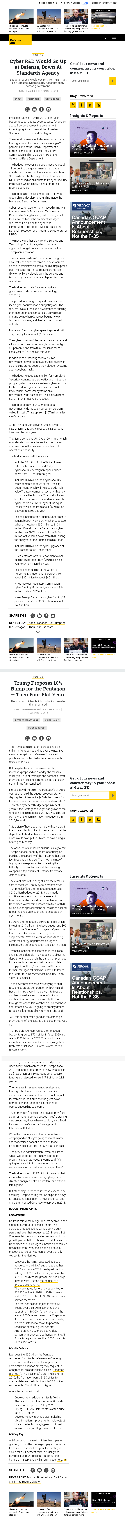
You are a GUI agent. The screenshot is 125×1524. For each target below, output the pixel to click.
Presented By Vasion (82, 153)
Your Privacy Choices (71, 3)
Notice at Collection (48, 3)
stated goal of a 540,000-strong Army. (36, 1282)
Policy (38, 55)
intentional (32, 1323)
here (59, 1459)
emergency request (47, 1366)
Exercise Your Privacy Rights (104, 3)
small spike (47, 287)
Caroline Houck (51, 709)
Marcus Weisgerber (25, 709)
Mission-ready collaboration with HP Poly (91, 185)
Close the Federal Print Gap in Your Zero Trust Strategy (92, 147)
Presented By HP (80, 191)
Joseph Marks (27, 91)
